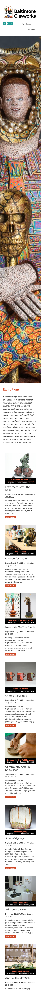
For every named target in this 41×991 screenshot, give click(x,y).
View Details (10, 517)
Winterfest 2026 (15, 909)
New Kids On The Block (20, 627)
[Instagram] (8, 23)
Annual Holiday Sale (18, 978)
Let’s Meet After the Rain (17, 488)
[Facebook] (4, 23)
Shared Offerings (16, 695)
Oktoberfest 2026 (16, 558)
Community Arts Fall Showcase (18, 768)
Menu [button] (33, 30)
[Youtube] (11, 23)
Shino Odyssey (14, 838)
